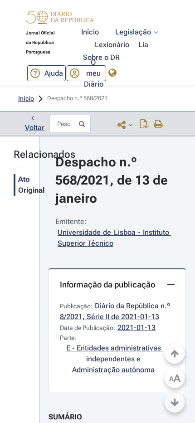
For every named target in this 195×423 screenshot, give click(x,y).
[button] (60, 18)
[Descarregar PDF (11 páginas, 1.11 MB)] (144, 124)
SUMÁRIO (65, 417)
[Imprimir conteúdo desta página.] (158, 124)
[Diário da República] (60, 19)
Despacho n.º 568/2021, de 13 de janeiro (113, 180)
